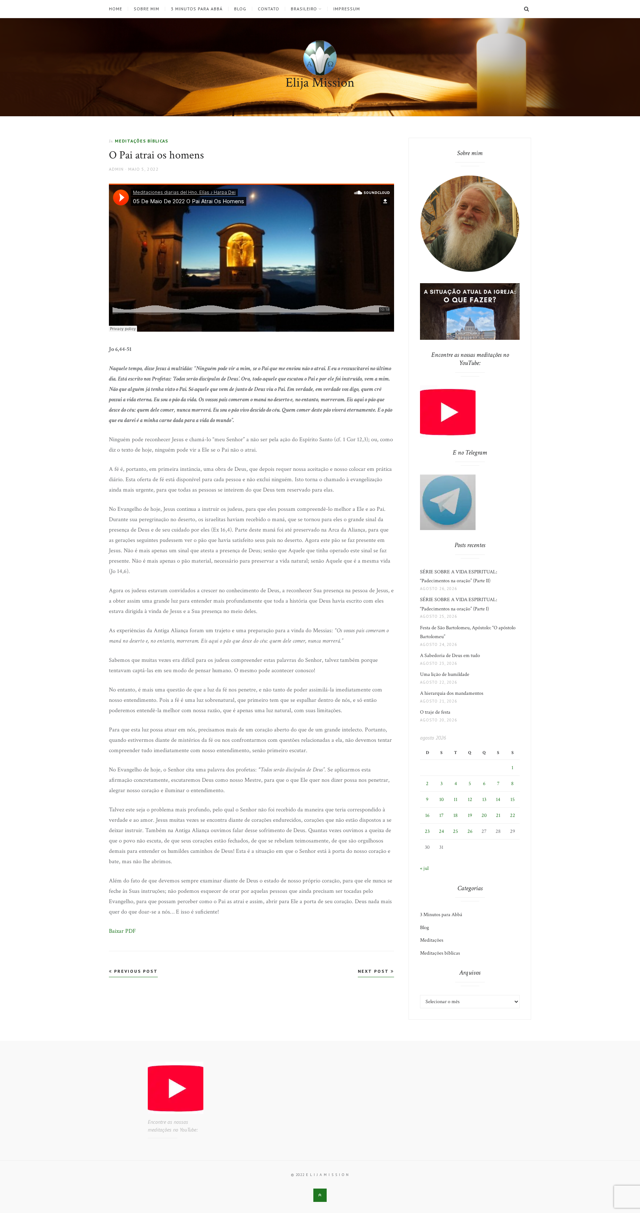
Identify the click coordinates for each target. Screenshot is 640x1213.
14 (498, 799)
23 (427, 831)
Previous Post (135, 971)
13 (484, 799)
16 (427, 815)
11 (455, 799)
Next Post (374, 971)
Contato (268, 9)
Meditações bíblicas (141, 141)
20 (484, 815)
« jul (424, 868)
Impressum (346, 9)
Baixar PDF (122, 931)
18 (455, 815)
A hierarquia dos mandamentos (451, 693)
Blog (240, 9)
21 (498, 815)
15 (512, 799)
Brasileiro (304, 9)
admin (116, 169)
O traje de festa (435, 712)
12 (470, 799)
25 (455, 831)
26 (470, 831)
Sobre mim (146, 9)
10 (441, 799)
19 (470, 815)
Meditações (431, 940)
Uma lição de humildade (444, 674)
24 (441, 831)
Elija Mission (320, 82)
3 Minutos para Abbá (197, 9)
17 (441, 815)
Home (115, 9)
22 (512, 815)
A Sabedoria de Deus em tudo (450, 655)
